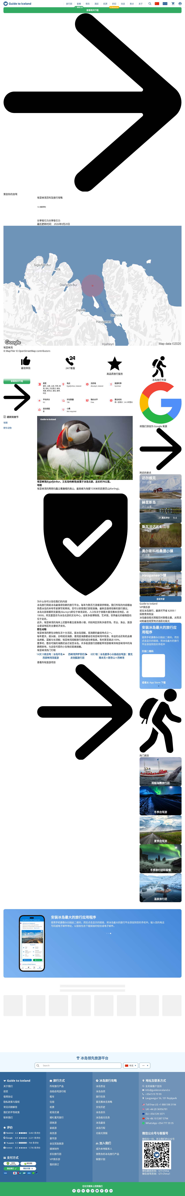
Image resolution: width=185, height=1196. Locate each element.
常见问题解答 (10, 1107)
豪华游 (53, 1138)
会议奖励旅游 (57, 1143)
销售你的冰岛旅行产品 (107, 1154)
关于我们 (8, 1086)
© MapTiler (9, 351)
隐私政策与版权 (11, 1101)
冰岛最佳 (100, 1122)
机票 (105, 3)
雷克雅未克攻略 (104, 1101)
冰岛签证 (100, 1086)
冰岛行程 (100, 1127)
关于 (141, 3)
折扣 (114, 3)
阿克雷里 (55, 612)
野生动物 (7, 427)
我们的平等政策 (11, 1112)
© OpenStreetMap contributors (33, 351)
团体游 (53, 1122)
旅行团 (69, 3)
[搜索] (150, 3)
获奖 (5, 1091)
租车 (88, 3)
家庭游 (53, 1127)
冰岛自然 (100, 1091)
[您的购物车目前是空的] (173, 3)
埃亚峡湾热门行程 (46, 650)
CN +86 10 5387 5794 (157, 1118)
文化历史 (100, 1107)
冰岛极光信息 (103, 1117)
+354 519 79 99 (153, 1094)
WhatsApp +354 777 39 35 (160, 1123)
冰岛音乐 (100, 1112)
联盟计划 (100, 1159)
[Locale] (157, 3)
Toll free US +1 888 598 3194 (161, 1104)
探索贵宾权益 (146, 614)
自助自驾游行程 (58, 1091)
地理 (5, 422)
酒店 (97, 3)
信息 (123, 3)
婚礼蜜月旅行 (57, 1117)
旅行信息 (100, 1096)
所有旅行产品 (57, 1086)
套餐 (79, 3)
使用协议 (8, 1096)
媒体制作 (54, 1148)
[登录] (180, 3)
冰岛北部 (41, 612)
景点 (132, 3)
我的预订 (54, 1164)
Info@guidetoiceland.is (157, 1090)
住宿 (52, 1101)
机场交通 (54, 1112)
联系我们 (8, 1117)
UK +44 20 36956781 (157, 1109)
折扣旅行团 (55, 1154)
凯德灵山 (104, 488)
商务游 (53, 1133)
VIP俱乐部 (55, 1159)
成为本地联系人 (104, 1148)
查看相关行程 (92, 10)
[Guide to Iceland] (17, 3)
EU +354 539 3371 (155, 1113)
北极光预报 (102, 1133)
